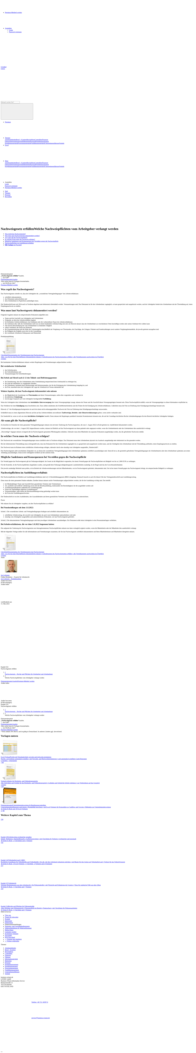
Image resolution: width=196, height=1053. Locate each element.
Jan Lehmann (5, 575)
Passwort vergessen (15, 32)
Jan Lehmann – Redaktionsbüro (11, 579)
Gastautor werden (10, 932)
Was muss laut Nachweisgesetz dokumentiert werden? (22, 236)
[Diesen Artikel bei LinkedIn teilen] (77, 600)
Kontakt (7, 919)
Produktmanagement (42, 141)
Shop (6, 161)
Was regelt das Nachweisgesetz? (15, 234)
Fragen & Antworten (11, 917)
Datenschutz (9, 923)
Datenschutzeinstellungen (13, 924)
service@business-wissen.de (40, 1018)
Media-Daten (9, 930)
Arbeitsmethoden (10, 140)
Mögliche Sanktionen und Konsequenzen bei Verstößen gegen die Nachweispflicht (31, 241)
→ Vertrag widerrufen (12, 941)
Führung (7, 141)
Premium (8, 122)
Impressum (8, 921)
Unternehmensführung (52, 143)
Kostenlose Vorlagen (11, 934)
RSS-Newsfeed (10, 937)
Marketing (26, 141)
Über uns (8, 915)
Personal (32, 141)
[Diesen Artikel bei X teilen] (46, 600)
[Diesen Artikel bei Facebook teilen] (16, 600)
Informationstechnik (16, 141)
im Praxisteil (13, 245)
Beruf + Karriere (21, 140)
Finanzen (45, 140)
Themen (7, 138)
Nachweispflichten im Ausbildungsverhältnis (19, 243)
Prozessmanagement (24, 143)
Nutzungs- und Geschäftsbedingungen (17, 926)
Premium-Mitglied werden (13, 188)
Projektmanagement (11, 143)
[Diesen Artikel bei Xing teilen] (108, 600)
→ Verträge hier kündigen (13, 939)
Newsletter (8, 935)
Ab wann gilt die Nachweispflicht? (16, 237)
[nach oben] (1, 1051)
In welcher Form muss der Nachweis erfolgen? (20, 239)
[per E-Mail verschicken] (138, 600)
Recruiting (8, 197)
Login (11, 30)
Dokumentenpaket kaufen (9, 279)
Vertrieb (61, 143)
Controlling (38, 140)
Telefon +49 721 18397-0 (39, 1002)
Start (6, 191)
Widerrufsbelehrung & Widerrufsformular (18, 928)
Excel (7, 145)
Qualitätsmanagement (38, 143)
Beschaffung (31, 140)
